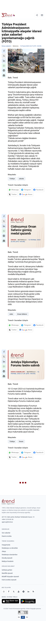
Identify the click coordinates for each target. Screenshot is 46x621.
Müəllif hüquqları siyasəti (10, 576)
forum (21, 441)
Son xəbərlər (6, 533)
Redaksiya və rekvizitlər (10, 548)
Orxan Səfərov (22, 314)
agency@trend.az (7, 522)
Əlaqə (4, 551)
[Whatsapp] (4, 592)
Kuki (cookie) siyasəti (9, 580)
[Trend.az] (8, 15)
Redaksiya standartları (9, 554)
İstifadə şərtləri (7, 570)
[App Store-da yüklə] (10, 601)
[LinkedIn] (28, 592)
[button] (4, 51)
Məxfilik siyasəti (7, 573)
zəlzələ (21, 179)
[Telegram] (23, 592)
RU (27, 617)
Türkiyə (12, 179)
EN (19, 617)
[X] (14, 592)
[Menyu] (42, 15)
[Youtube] (19, 592)
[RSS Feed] (33, 592)
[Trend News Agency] (8, 501)
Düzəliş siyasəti (7, 558)
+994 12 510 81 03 (7, 519)
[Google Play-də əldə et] (28, 601)
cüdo (11, 314)
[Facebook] (9, 592)
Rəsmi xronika (7, 536)
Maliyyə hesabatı (7, 561)
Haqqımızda (6, 545)
